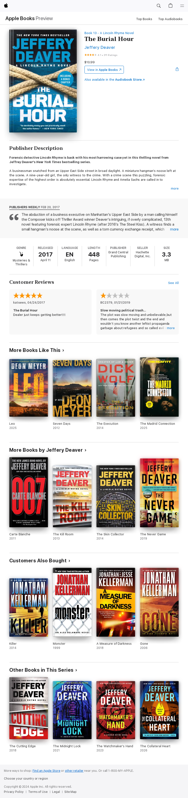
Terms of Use (38, 792)
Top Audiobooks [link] (170, 19)
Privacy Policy (14, 792)
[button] (158, 6)
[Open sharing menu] (177, 70)
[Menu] (182, 6)
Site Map (70, 792)
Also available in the (113, 79)
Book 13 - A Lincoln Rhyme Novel (109, 33)
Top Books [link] (144, 19)
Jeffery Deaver (99, 47)
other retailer (74, 770)
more (175, 188)
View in (102, 70)
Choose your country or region (26, 778)
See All (173, 283)
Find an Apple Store (46, 770)
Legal (56, 792)
